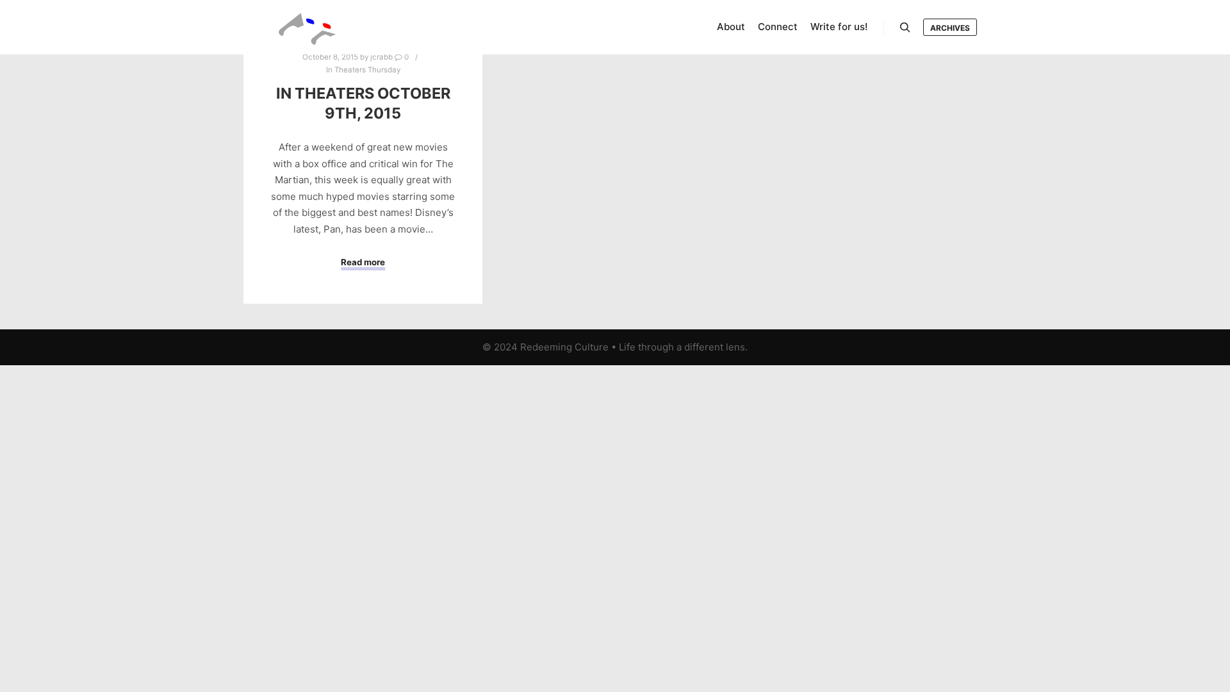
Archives (950, 28)
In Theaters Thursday (363, 69)
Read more (363, 262)
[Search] (905, 27)
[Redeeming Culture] (307, 27)
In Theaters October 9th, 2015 (363, 103)
